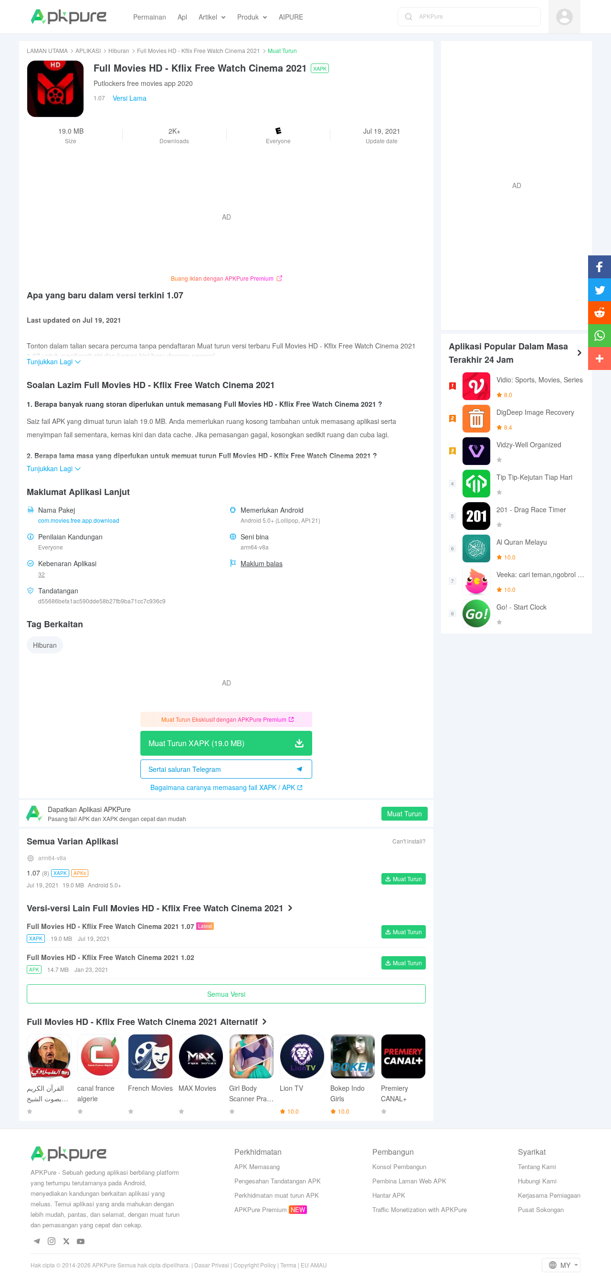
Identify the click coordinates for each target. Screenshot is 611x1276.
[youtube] (81, 1242)
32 (41, 574)
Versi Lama (130, 98)
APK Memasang (257, 1166)
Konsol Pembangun (399, 1166)
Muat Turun (404, 813)
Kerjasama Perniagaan (549, 1195)
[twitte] (66, 1242)
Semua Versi (226, 994)
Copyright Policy (254, 1265)
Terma (288, 1265)
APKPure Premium (260, 1209)
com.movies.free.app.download (78, 520)
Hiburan (118, 50)
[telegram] (36, 1242)
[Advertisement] (512, 184)
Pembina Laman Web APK (409, 1180)
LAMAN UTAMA (47, 50)
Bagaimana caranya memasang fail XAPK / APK (222, 787)
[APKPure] (68, 16)
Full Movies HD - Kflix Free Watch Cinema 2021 (198, 50)
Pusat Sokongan (541, 1209)
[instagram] (51, 1242)
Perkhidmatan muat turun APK (276, 1195)
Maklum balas (262, 563)
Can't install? (409, 841)
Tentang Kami (537, 1166)
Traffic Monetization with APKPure (419, 1209)
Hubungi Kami (537, 1180)
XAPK (320, 68)
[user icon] (564, 17)
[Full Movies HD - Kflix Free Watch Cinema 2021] (55, 88)
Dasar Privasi (211, 1265)
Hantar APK (388, 1195)
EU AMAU (314, 1265)
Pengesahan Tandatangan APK (277, 1180)
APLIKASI (88, 50)
